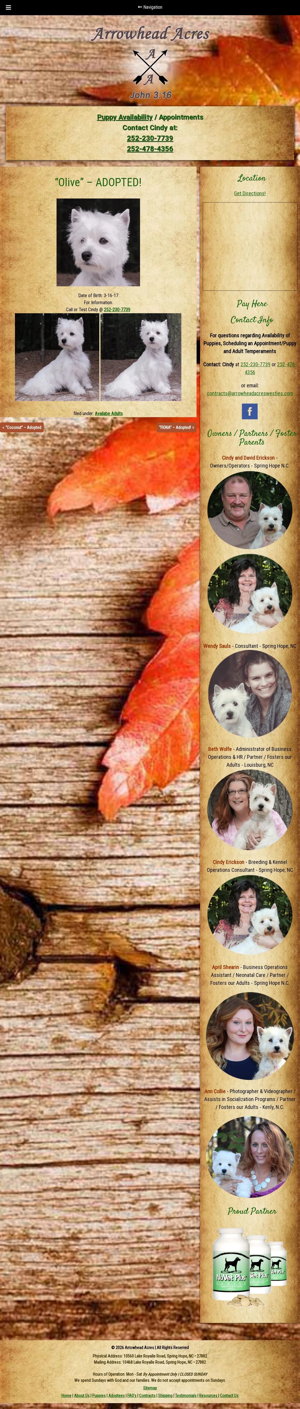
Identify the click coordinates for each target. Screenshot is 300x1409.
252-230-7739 (150, 138)
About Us (82, 1395)
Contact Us (229, 1395)
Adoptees (116, 1395)
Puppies (99, 1395)
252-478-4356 (150, 149)
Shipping (165, 1395)
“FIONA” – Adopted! (175, 427)
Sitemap (150, 1388)
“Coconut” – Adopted (23, 427)
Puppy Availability (125, 117)
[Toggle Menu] (8, 7)
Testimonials (186, 1395)
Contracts (147, 1395)
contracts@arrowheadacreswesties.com (250, 393)
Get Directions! (250, 193)
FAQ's (132, 1395)
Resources (208, 1395)
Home (66, 1395)
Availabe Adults (109, 413)
